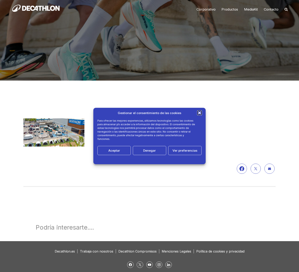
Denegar (149, 150)
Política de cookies (127, 159)
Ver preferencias (184, 150)
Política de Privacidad (154, 159)
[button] (200, 113)
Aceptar (114, 150)
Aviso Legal (176, 159)
